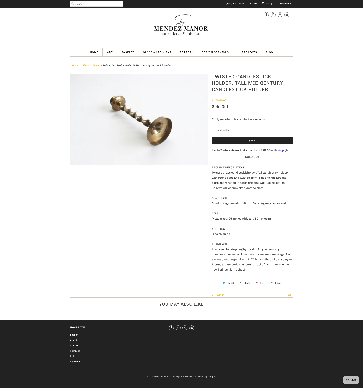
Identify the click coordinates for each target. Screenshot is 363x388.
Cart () (269, 3)
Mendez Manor (163, 376)
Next (289, 294)
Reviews (75, 361)
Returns (74, 356)
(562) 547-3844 (235, 3)
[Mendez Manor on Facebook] (266, 14)
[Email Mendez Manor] (286, 14)
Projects (249, 52)
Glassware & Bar (157, 52)
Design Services (216, 52)
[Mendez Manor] (181, 26)
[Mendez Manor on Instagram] (280, 14)
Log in (253, 3)
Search (74, 334)
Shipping (75, 350)
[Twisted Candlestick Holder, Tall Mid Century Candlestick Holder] (139, 119)
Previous (218, 294)
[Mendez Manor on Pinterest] (273, 14)
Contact (74, 345)
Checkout (285, 3)
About (73, 340)
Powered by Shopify (205, 376)
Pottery (186, 52)
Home (94, 52)
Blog (269, 52)
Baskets (128, 52)
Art (110, 52)
